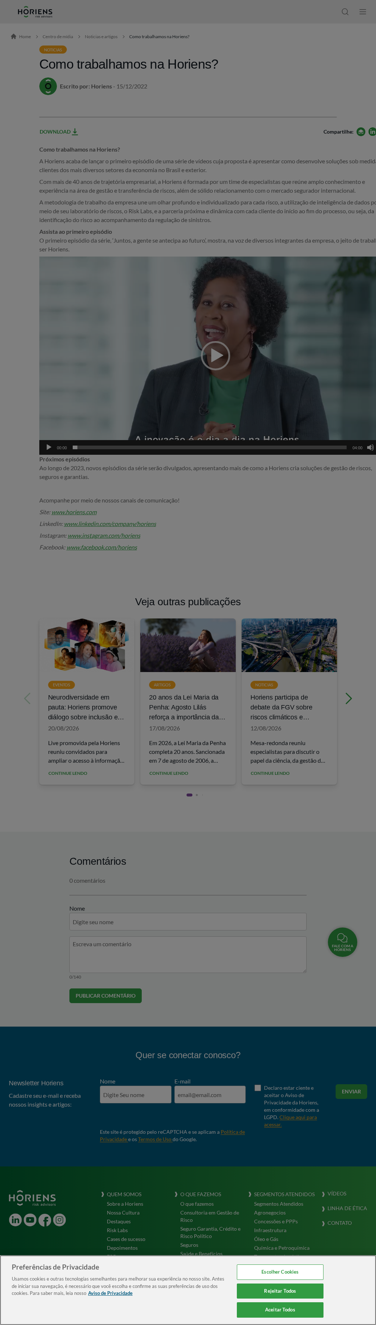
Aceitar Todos (280, 1310)
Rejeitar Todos (280, 1291)
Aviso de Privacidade (110, 1293)
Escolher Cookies (280, 1272)
